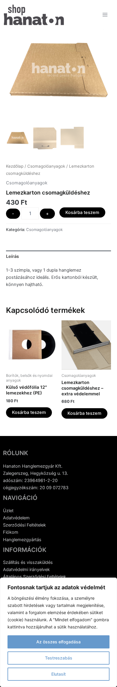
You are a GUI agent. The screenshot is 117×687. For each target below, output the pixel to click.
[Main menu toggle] (105, 15)
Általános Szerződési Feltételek (34, 576)
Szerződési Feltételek (24, 525)
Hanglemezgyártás (22, 539)
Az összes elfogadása (58, 641)
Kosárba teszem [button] (29, 412)
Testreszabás (58, 657)
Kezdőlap (14, 166)
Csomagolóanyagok (46, 166)
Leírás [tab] (12, 256)
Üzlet (8, 510)
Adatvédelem (16, 518)
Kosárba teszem (82, 212)
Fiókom (10, 532)
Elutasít (58, 674)
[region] (58, 632)
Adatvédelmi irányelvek (26, 569)
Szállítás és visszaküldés (28, 562)
